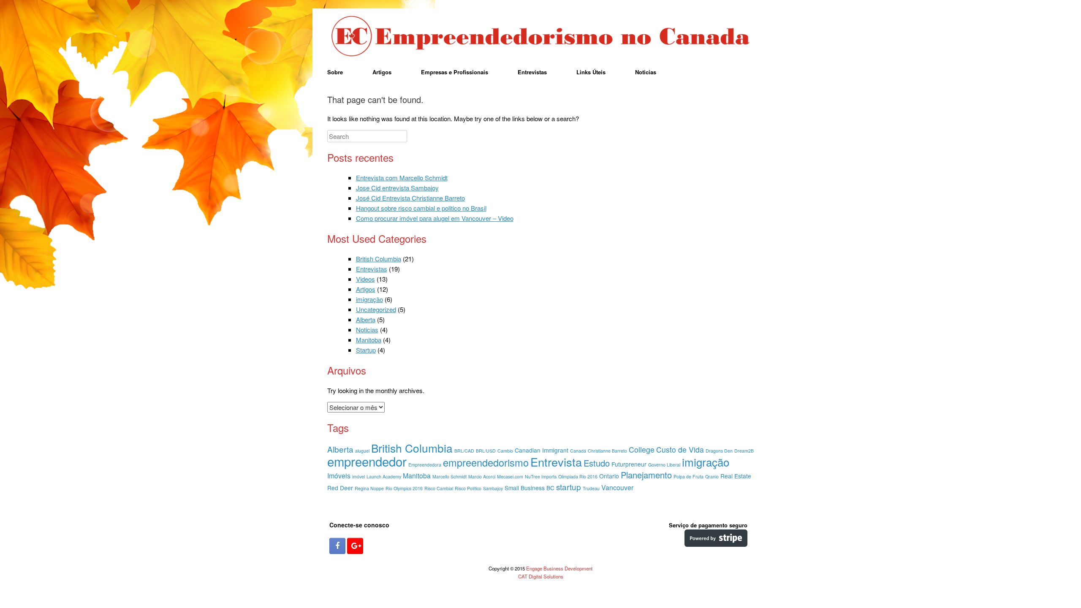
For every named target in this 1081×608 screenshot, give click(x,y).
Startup (366, 349)
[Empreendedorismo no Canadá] (540, 37)
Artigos (381, 72)
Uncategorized (376, 309)
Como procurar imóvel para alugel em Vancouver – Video (434, 218)
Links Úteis (591, 72)
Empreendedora (424, 464)
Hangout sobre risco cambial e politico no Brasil (421, 208)
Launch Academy (384, 476)
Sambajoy (493, 488)
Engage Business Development (559, 568)
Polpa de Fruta (688, 476)
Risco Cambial (438, 488)
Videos (365, 278)
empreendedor (367, 461)
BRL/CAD (464, 451)
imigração (369, 299)
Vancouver (617, 487)
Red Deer (340, 487)
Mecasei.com (510, 476)
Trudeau (591, 488)
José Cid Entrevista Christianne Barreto (410, 197)
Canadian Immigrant (541, 450)
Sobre (335, 72)
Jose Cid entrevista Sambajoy (397, 187)
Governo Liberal (664, 464)
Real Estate (735, 476)
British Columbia (378, 258)
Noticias (645, 72)
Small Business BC (529, 487)
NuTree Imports (541, 476)
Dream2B (744, 451)
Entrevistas (532, 72)
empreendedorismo (486, 462)
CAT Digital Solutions (540, 576)
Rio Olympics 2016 (404, 488)
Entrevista (556, 461)
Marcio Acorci (481, 476)
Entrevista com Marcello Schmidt (402, 177)
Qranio (712, 476)
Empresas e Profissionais (454, 72)
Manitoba (368, 339)
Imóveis (338, 475)
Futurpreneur (628, 464)
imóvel (358, 476)
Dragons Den (719, 451)
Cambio (505, 451)
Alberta (365, 319)
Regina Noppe (369, 488)
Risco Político (468, 488)
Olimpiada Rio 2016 (578, 476)
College (642, 449)
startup (568, 486)
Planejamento (646, 475)
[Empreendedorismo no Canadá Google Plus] (355, 546)
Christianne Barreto (607, 451)
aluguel (362, 451)
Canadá (578, 451)
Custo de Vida (680, 449)
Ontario (609, 476)
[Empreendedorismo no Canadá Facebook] (337, 546)
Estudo (597, 463)
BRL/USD (486, 451)
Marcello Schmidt (449, 476)
